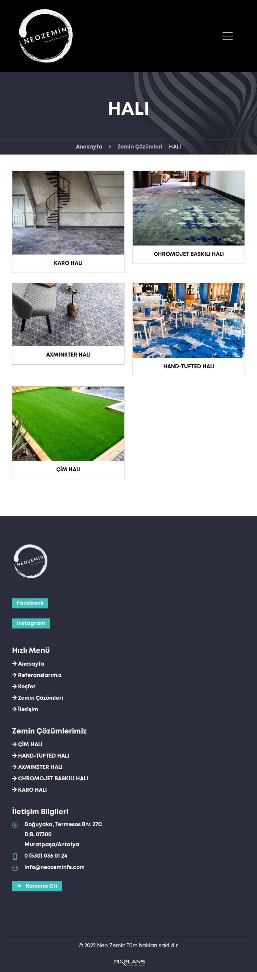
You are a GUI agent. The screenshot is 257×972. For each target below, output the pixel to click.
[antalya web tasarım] (128, 962)
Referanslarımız (39, 675)
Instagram (31, 623)
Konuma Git (41, 886)
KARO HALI (68, 263)
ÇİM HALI (68, 469)
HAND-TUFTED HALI (189, 366)
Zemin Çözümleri (140, 147)
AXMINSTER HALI (68, 355)
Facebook (30, 603)
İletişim (27, 709)
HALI (175, 147)
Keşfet (26, 686)
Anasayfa (89, 147)
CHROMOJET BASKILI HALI (189, 254)
